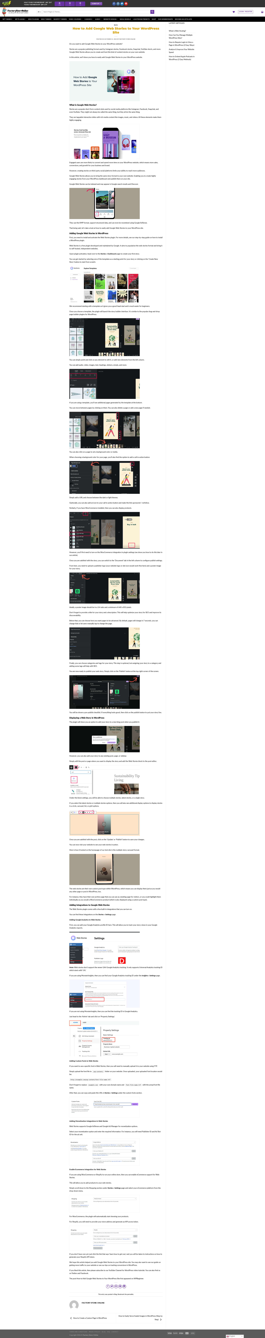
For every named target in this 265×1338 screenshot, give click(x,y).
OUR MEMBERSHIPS (165, 19)
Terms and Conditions (78, 1332)
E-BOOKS (88, 19)
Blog (116, 25)
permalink (130, 1294)
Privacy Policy (94, 1332)
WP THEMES (7, 19)
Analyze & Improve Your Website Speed (181, 51)
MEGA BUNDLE (125, 19)
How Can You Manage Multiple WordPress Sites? (180, 36)
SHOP (154, 19)
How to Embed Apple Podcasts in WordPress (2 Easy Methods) (182, 58)
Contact (114, 1332)
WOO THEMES (46, 19)
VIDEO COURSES (75, 19)
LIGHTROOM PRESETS (141, 19)
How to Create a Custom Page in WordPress (90, 1318)
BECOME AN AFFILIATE (183, 19)
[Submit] (152, 12)
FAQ (108, 1332)
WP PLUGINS (20, 19)
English (232, 1336)
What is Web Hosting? (177, 31)
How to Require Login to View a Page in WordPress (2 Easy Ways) (181, 43)
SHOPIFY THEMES (60, 19)
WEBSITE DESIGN (110, 19)
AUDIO (97, 19)
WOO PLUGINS (33, 19)
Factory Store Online (127, 39)
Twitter (74, 1273)
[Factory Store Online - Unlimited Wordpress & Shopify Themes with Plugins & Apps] (17, 12)
